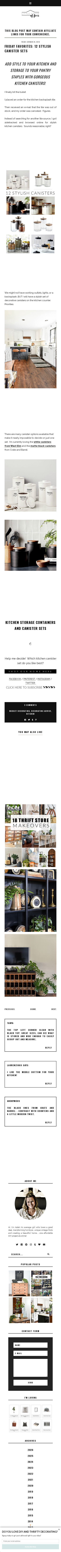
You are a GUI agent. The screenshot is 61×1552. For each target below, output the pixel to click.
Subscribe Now (30, 1547)
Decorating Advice (41, 711)
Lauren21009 (14, 1065)
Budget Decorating (19, 711)
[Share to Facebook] (25, 719)
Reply (48, 1047)
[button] (30, 1532)
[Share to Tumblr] (32, 719)
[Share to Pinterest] (36, 719)
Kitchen (30, 714)
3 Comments (30, 705)
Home (33, 1009)
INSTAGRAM (44, 679)
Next (54, 1009)
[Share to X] (29, 719)
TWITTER (30, 683)
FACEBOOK (15, 679)
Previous (10, 1009)
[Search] (48, 1254)
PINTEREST (30, 679)
